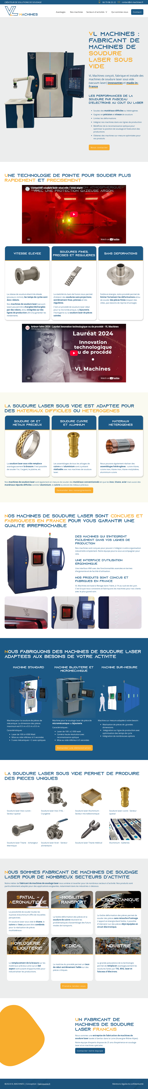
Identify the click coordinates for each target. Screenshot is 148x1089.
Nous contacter (99, 147)
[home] (21, 11)
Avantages (60, 12)
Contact (137, 12)
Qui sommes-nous (119, 12)
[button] (97, 12)
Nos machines (76, 12)
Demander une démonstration (74, 748)
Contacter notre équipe (90, 1050)
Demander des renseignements (74, 490)
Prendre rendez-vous (74, 986)
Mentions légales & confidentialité (127, 1084)
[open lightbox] (27, 277)
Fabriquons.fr (44, 1084)
